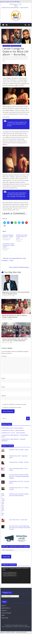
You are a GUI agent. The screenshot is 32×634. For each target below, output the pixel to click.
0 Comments (25, 57)
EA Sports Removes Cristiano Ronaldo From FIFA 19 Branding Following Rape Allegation (19, 476)
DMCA (3, 615)
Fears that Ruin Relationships (20, 267)
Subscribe (6, 556)
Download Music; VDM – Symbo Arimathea (12, 428)
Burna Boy (6, 59)
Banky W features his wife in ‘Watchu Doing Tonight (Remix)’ (14, 316)
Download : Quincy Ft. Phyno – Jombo (18, 449)
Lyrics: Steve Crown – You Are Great (18, 519)
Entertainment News (16, 45)
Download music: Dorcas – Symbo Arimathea (12, 430)
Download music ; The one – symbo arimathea (13, 432)
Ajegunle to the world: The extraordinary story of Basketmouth (15, 293)
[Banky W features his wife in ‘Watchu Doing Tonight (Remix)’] (16, 300)
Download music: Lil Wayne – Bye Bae (19, 462)
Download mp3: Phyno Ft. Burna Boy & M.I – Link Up (21, 236)
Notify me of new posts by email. (12, 407)
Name (3, 378)
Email (3, 387)
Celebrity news (6, 45)
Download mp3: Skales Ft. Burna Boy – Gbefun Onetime (8, 245)
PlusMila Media (16, 57)
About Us (3, 605)
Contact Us (4, 610)
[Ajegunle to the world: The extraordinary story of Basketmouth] (9, 276)
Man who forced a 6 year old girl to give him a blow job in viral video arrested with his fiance (19, 527)
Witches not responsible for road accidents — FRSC (13, 259)
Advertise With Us (5, 608)
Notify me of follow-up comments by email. (14, 404)
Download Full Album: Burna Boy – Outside (8, 235)
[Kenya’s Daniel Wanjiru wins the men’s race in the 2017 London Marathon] (16, 323)
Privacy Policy (4, 618)
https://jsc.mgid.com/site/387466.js (10, 2)
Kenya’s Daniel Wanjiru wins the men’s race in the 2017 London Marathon (15, 340)
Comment (4, 356)
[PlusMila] (3, 25)
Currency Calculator (6, 613)
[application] (16, 575)
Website (3, 395)
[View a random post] (29, 24)
